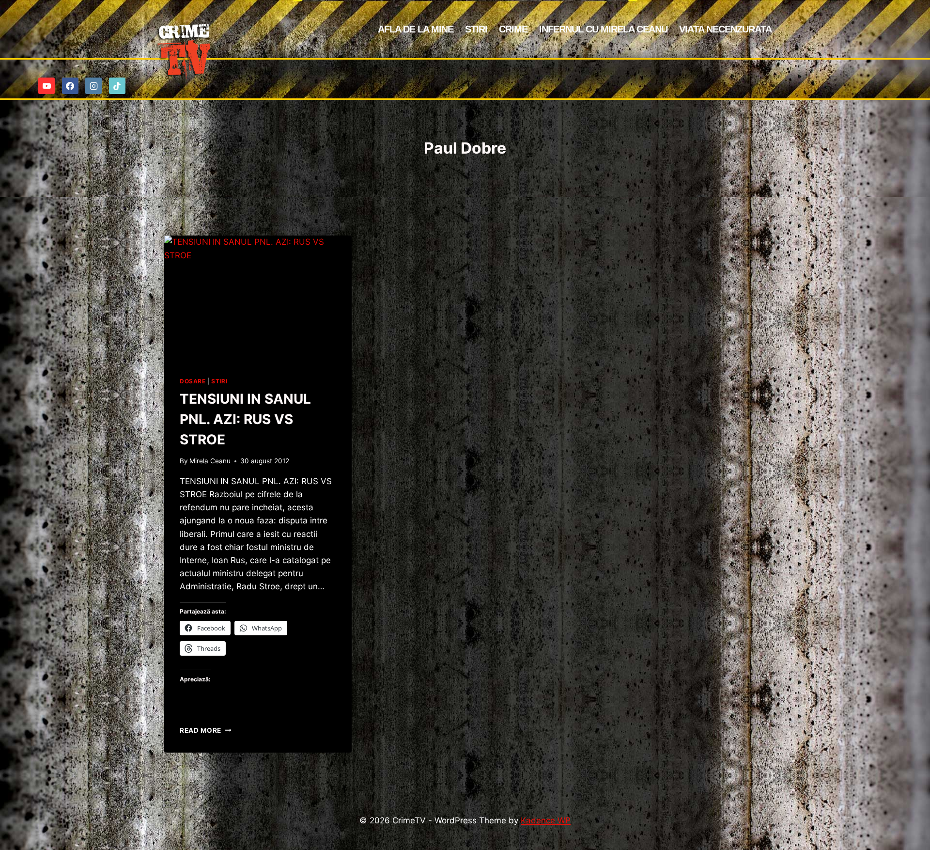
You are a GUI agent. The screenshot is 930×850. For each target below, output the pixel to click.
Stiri (476, 29)
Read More (206, 730)
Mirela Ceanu (210, 461)
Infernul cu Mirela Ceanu (603, 29)
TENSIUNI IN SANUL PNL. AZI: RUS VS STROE (245, 419)
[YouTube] (46, 86)
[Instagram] (93, 86)
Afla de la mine (415, 29)
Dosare (193, 381)
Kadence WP (546, 820)
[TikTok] (117, 86)
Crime (513, 29)
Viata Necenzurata (725, 29)
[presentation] (258, 298)
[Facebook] (70, 86)
